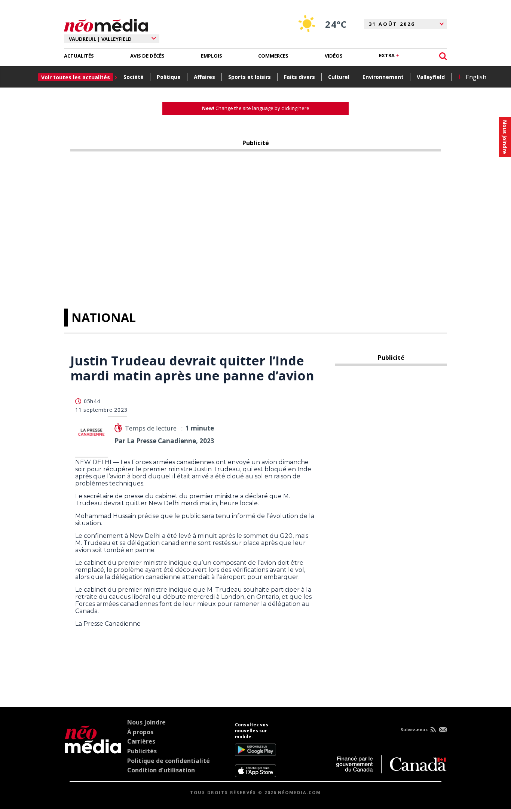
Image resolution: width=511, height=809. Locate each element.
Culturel (338, 76)
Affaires (204, 76)
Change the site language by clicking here (255, 108)
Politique (169, 76)
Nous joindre (146, 722)
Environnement (383, 76)
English (476, 77)
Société (133, 76)
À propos (140, 732)
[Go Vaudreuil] (93, 749)
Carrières (141, 741)
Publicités (142, 751)
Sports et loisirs (249, 76)
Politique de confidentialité (168, 761)
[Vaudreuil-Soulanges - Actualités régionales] (106, 24)
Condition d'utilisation (161, 770)
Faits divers (299, 76)
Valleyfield (431, 76)
